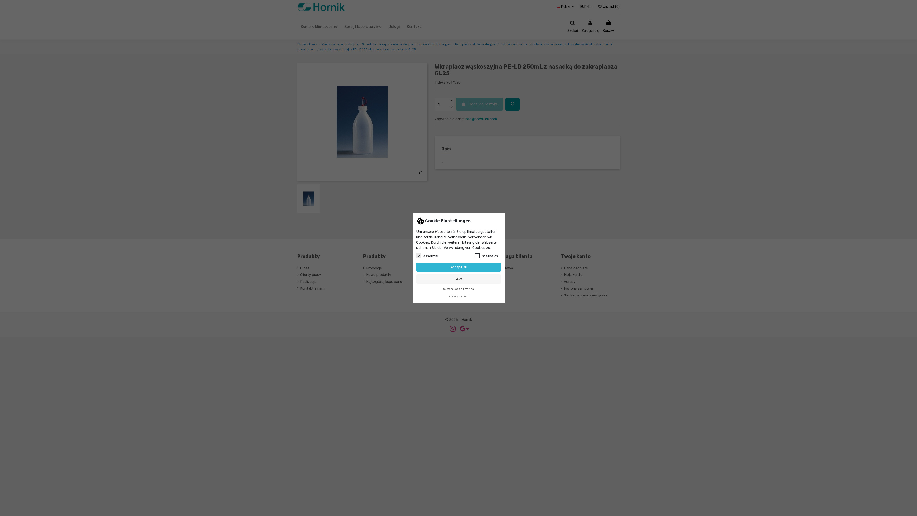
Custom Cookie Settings (458, 288)
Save (459, 279)
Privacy (453, 296)
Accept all (458, 267)
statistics (490, 256)
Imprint (464, 296)
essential (430, 256)
